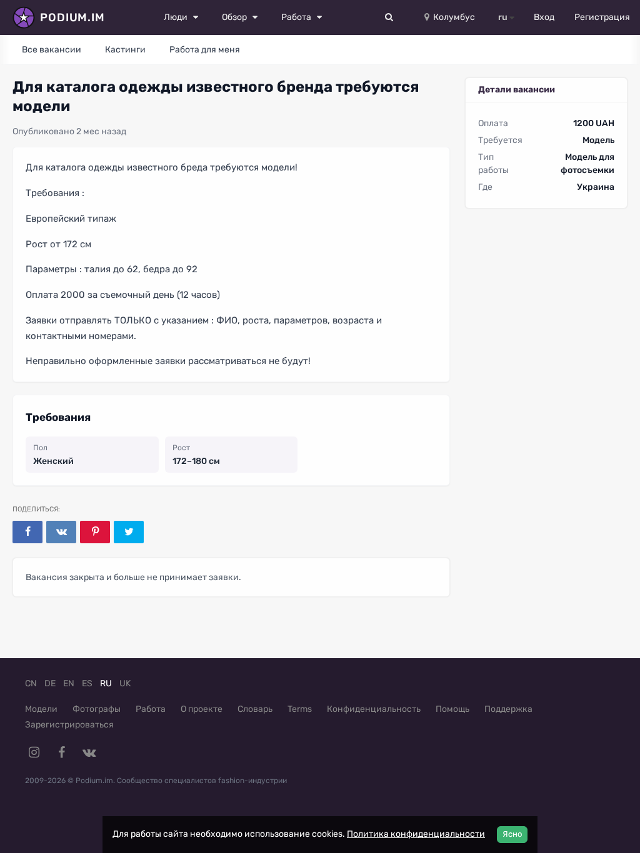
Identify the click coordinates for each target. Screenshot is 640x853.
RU (106, 683)
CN (31, 683)
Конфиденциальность (374, 709)
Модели (41, 709)
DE (50, 683)
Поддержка (508, 709)
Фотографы (96, 709)
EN (68, 683)
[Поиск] (389, 17)
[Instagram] (33, 752)
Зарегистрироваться (69, 724)
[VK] (61, 532)
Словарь (255, 709)
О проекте (201, 709)
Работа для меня (204, 49)
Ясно (512, 834)
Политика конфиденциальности (416, 834)
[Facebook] (27, 532)
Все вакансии (51, 49)
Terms (300, 709)
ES (87, 683)
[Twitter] (129, 532)
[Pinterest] (95, 532)
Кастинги (125, 49)
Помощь (452, 709)
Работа (151, 709)
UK (125, 683)
